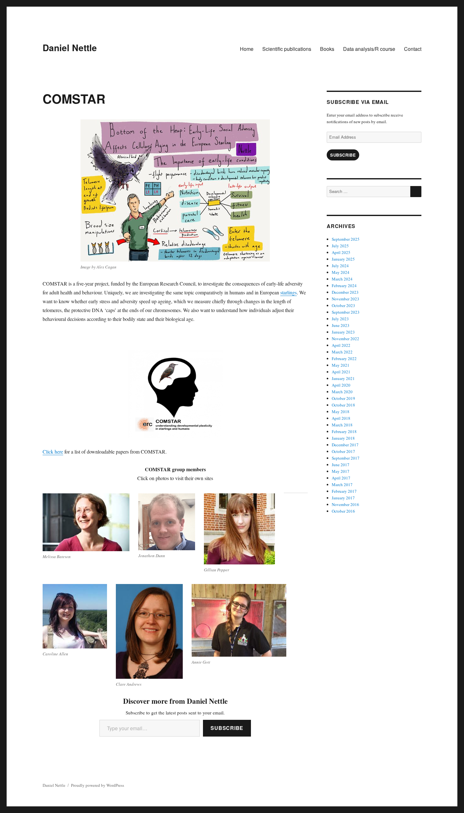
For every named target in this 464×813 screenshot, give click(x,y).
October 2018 (343, 405)
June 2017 (340, 464)
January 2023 (343, 332)
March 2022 (342, 352)
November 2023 (345, 299)
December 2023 (345, 292)
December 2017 (345, 445)
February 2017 (344, 491)
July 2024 (340, 265)
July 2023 (340, 319)
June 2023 (340, 325)
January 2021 (343, 378)
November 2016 (345, 504)
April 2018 (341, 418)
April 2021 (341, 372)
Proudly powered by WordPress (97, 785)
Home (246, 48)
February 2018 (344, 431)
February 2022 (344, 358)
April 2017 (341, 478)
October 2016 (343, 511)
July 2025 (340, 246)
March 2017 (342, 484)
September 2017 (346, 458)
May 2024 (340, 272)
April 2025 (341, 252)
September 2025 (346, 239)
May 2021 (340, 365)
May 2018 (340, 411)
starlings (288, 292)
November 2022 (345, 338)
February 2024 (344, 285)
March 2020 (342, 391)
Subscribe (227, 728)
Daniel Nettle (70, 47)
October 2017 (343, 451)
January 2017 (343, 498)
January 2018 (343, 438)
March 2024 (342, 279)
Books (327, 48)
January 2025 (343, 259)
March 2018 (342, 425)
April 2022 (341, 345)
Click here (53, 451)
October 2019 (343, 398)
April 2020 (341, 385)
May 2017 (340, 471)
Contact (412, 48)
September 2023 (346, 312)
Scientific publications (286, 48)
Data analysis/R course (369, 48)
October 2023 (343, 305)
